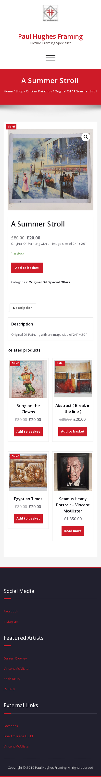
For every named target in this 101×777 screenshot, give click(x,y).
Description (23, 307)
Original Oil (63, 91)
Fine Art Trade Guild (18, 736)
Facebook (11, 611)
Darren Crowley (15, 658)
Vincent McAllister (17, 668)
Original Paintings (39, 91)
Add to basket (27, 268)
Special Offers (59, 282)
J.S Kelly (9, 689)
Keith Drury (12, 679)
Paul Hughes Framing (50, 36)
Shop (19, 91)
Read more (73, 531)
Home (8, 91)
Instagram (11, 621)
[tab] (23, 307)
